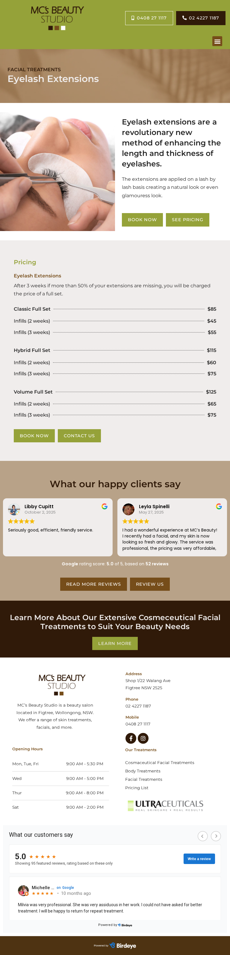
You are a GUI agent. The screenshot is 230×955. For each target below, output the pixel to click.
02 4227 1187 (138, 706)
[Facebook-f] (130, 738)
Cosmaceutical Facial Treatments (159, 762)
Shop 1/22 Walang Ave (148, 680)
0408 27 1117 (137, 724)
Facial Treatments (143, 779)
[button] (217, 41)
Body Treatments (143, 771)
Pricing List (137, 787)
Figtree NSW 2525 (143, 687)
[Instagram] (143, 738)
